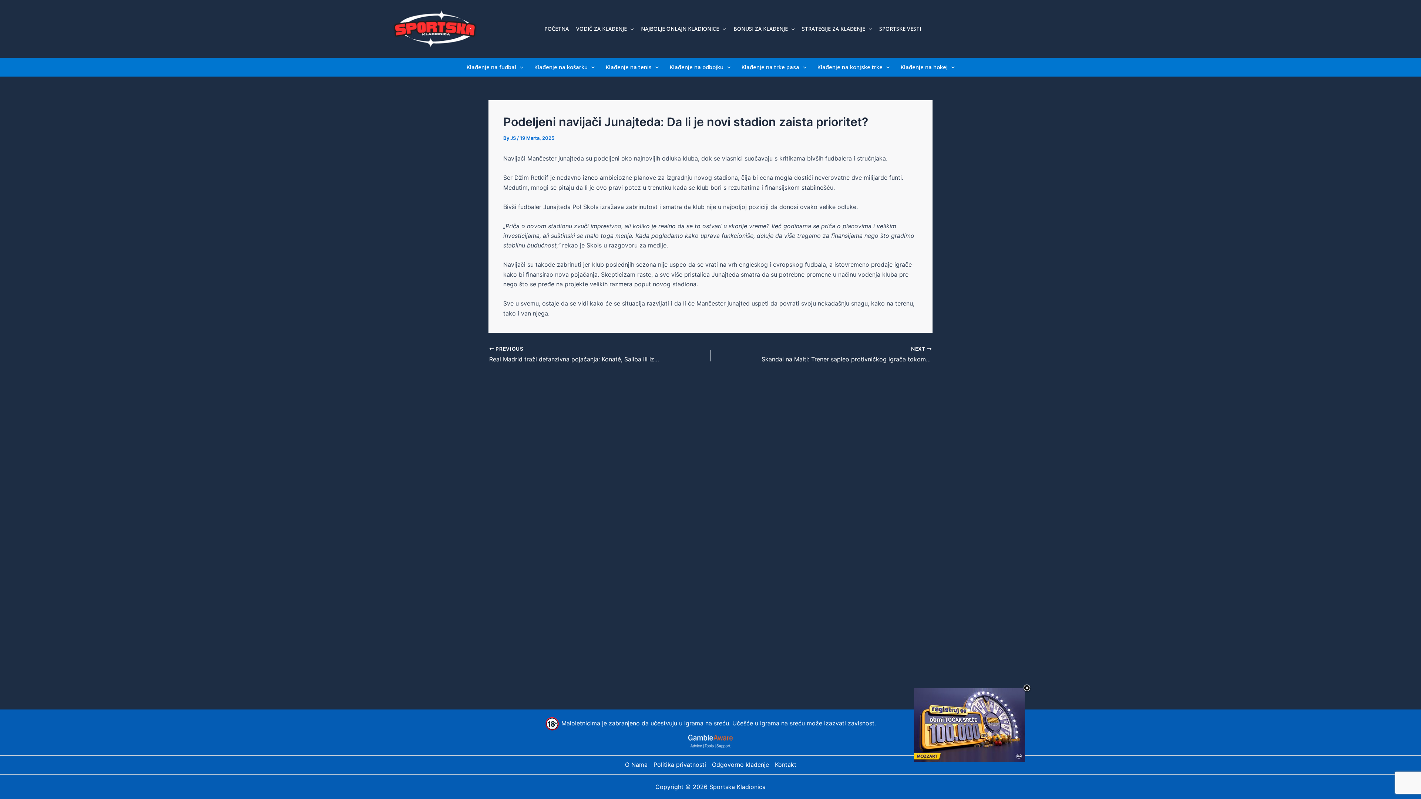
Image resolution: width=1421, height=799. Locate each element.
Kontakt (785, 764)
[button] (630, 28)
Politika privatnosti (680, 764)
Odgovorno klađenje (740, 764)
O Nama (636, 764)
